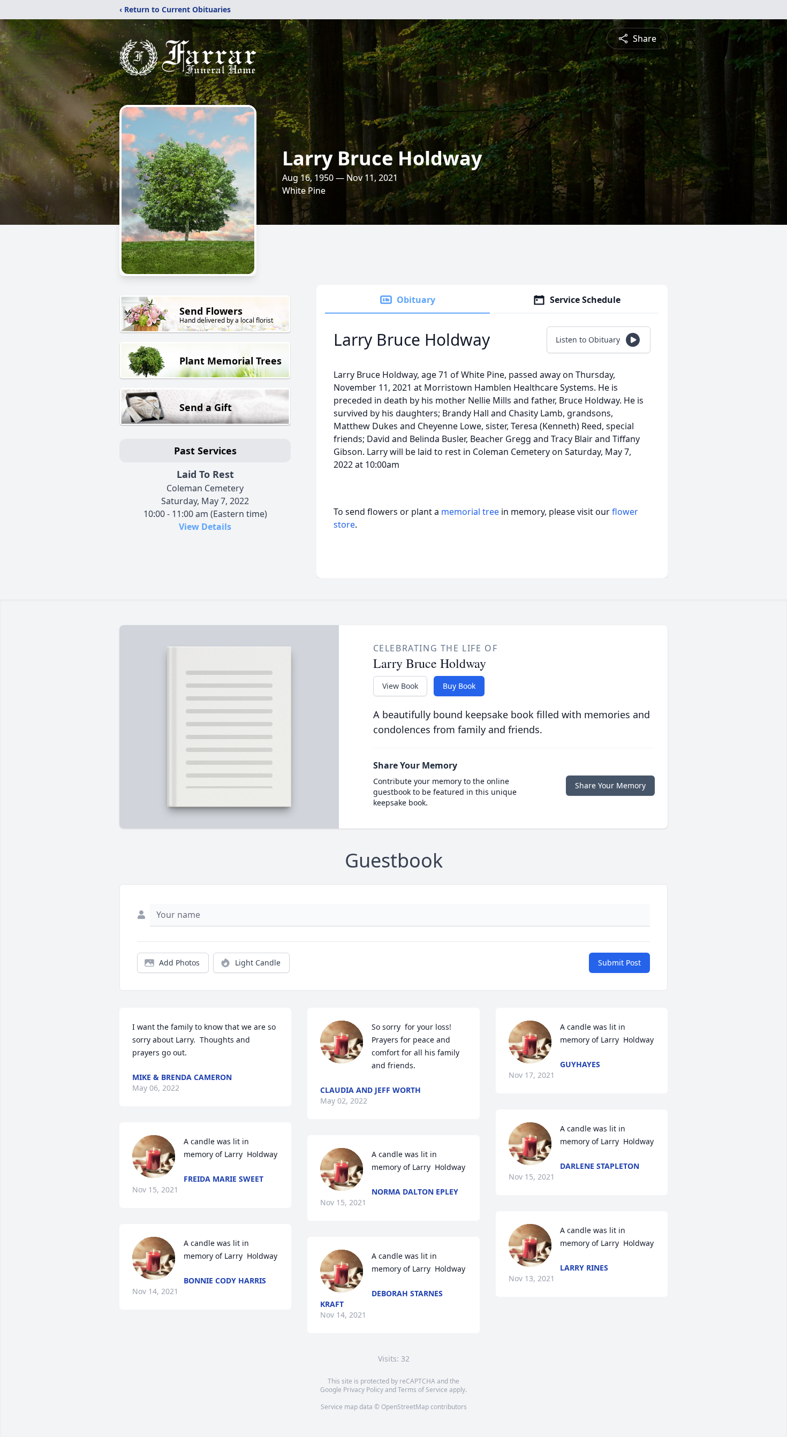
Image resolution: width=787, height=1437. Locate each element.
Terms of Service (423, 1389)
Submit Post (619, 962)
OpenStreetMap (405, 1406)
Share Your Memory (610, 785)
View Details (205, 527)
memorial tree (470, 512)
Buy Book (459, 686)
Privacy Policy (363, 1389)
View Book (400, 686)
